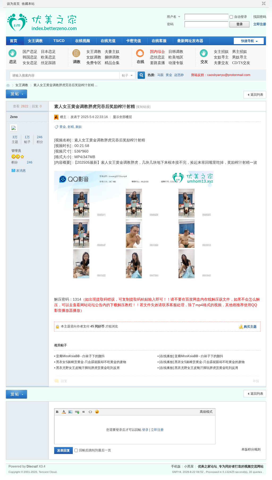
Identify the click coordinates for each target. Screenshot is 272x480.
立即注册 (259, 24)
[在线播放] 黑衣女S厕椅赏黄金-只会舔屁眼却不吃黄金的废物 (202, 362)
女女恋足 (30, 63)
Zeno (14, 117)
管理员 (16, 151)
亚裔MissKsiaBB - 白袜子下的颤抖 (80, 356)
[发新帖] (16, 94)
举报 (256, 381)
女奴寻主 (221, 57)
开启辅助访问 (258, 3)
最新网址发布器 (190, 41)
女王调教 (35, 41)
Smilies (97, 411)
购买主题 (250, 327)
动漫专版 (175, 63)
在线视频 (82, 41)
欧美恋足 (48, 57)
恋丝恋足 (157, 57)
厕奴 (78, 127)
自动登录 (240, 17)
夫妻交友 (221, 63)
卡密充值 (133, 41)
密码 (170, 24)
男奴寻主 (239, 57)
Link (77, 411)
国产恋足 (30, 52)
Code (90, 411)
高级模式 (206, 412)
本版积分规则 (251, 449)
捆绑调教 (112, 57)
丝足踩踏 (48, 63)
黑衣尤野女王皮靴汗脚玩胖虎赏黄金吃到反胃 (88, 368)
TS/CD (59, 41)
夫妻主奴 (112, 52)
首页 (13, 41)
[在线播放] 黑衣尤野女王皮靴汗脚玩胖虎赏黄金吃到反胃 (198, 368)
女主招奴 (221, 52)
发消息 (21, 170)
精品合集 (112, 63)
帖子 (125, 75)
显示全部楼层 (122, 117)
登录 (145, 430)
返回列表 (256, 94)
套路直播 (157, 63)
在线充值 (108, 41)
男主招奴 (239, 52)
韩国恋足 (30, 57)
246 (39, 137)
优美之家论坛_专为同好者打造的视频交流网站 (8, 85)
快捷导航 (247, 41)
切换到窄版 (263, 3)
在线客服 (159, 41)
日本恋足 (48, 52)
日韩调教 (175, 52)
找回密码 (259, 17)
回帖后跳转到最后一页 (95, 450)
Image (70, 411)
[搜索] (140, 75)
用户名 (171, 17)
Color (63, 411)
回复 (64, 381)
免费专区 (93, 63)
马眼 (160, 75)
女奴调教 (93, 57)
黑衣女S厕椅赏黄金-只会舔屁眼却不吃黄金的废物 (91, 362)
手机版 (176, 466)
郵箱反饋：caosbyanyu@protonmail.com (220, 75)
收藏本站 (28, 4)
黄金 (169, 75)
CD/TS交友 (241, 63)
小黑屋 (189, 466)
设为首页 (13, 4)
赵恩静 (179, 75)
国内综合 (157, 52)
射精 (70, 127)
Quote (83, 411)
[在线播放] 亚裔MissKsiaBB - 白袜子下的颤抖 (191, 356)
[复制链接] (143, 107)
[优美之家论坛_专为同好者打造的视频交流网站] (42, 33)
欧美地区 (175, 57)
